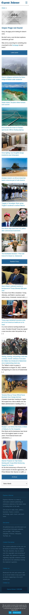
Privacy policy (16, 612)
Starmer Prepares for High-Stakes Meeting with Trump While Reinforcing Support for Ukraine (13, 463)
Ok (10, 612)
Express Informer (10, 2)
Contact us (6, 583)
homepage (15, 45)
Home (3, 8)
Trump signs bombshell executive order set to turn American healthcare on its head (13, 322)
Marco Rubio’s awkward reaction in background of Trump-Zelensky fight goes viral (14, 288)
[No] (27, 609)
